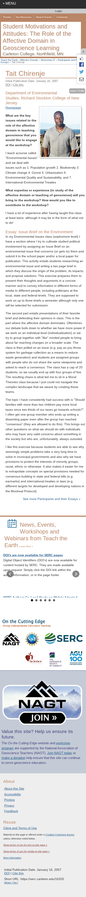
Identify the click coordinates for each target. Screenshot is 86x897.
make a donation (13, 758)
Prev (10, 574)
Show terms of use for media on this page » (26, 851)
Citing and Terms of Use (20, 828)
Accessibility (12, 794)
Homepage (13, 107)
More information (12, 857)
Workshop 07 (48, 60)
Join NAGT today (59, 753)
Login (58, 11)
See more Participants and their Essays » (51, 499)
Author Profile (77, 91)
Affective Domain (29, 60)
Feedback (11, 811)
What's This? (11, 882)
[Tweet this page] (81, 72)
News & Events (44, 17)
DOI (8, 84)
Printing (9, 800)
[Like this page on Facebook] (81, 58)
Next (75, 574)
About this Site (14, 788)
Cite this (18, 84)
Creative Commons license (59, 834)
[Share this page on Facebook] (81, 64)
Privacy (9, 805)
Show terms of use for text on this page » (25, 845)
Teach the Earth (9, 60)
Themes (7, 17)
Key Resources (23, 17)
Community (62, 17)
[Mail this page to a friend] (81, 80)
